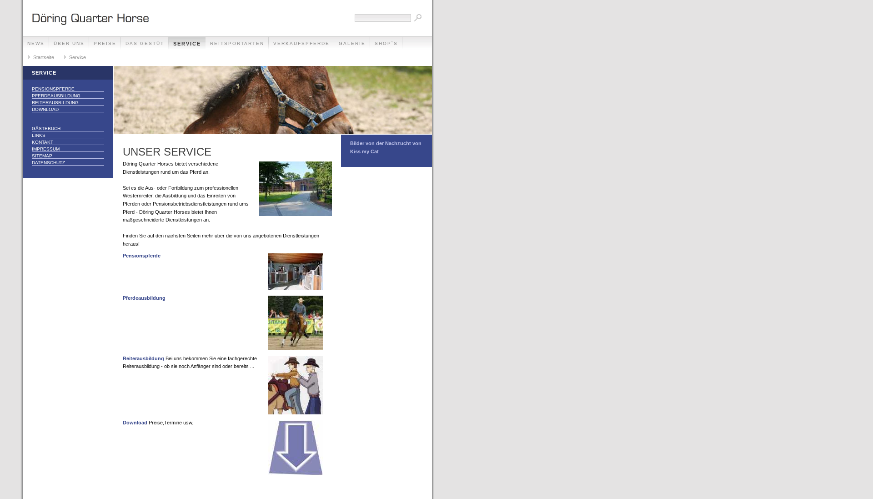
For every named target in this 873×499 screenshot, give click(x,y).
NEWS (36, 43)
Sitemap (42, 155)
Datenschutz (48, 162)
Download (45, 109)
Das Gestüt (144, 43)
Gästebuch (46, 128)
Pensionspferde (53, 88)
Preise (105, 43)
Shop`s (386, 43)
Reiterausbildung (55, 102)
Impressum (46, 148)
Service (187, 43)
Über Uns (69, 43)
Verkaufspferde (301, 43)
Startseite (43, 57)
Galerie (352, 43)
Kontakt (42, 142)
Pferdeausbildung (56, 95)
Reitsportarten (237, 43)
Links (38, 135)
